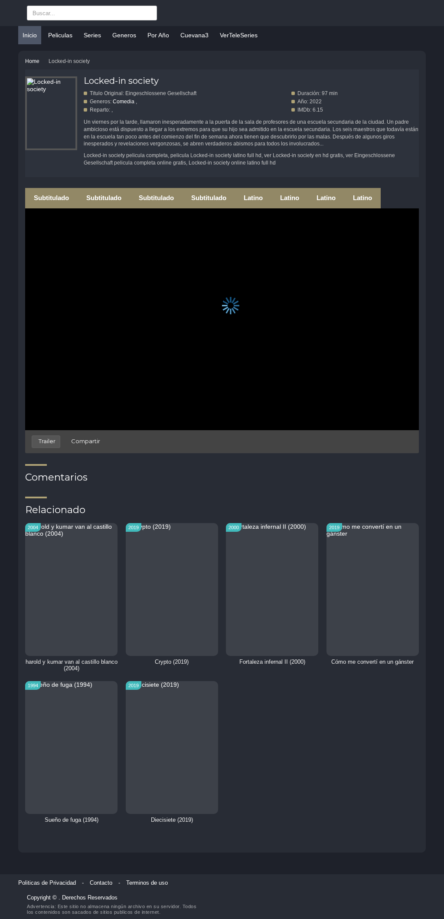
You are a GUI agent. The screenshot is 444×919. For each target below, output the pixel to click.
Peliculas (60, 35)
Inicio (30, 35)
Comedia (123, 102)
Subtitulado (51, 197)
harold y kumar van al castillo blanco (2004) (72, 665)
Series (92, 35)
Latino (253, 197)
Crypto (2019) (172, 662)
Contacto (101, 883)
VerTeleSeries (239, 35)
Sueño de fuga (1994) (71, 820)
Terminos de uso (147, 883)
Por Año (158, 35)
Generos (124, 35)
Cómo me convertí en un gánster (372, 662)
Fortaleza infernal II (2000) (272, 662)
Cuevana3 (194, 35)
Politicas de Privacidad (47, 883)
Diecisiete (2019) (172, 820)
